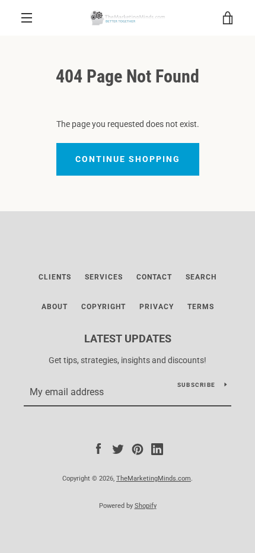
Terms (200, 307)
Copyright (103, 307)
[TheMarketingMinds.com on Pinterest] (138, 448)
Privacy (156, 307)
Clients (55, 277)
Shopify (146, 506)
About (55, 307)
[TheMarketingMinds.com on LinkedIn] (157, 448)
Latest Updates (127, 338)
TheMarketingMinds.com (153, 478)
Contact (154, 277)
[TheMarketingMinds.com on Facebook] (98, 448)
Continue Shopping (127, 159)
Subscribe (196, 385)
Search (201, 277)
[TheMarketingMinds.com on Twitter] (118, 448)
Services (104, 277)
